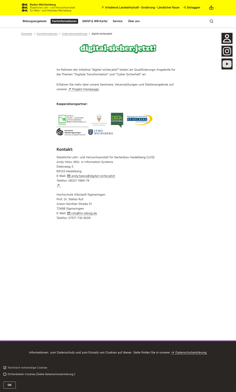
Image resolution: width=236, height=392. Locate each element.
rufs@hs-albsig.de (84, 213)
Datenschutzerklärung (191, 352)
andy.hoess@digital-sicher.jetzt (93, 176)
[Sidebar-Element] (227, 38)
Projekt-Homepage (85, 89)
